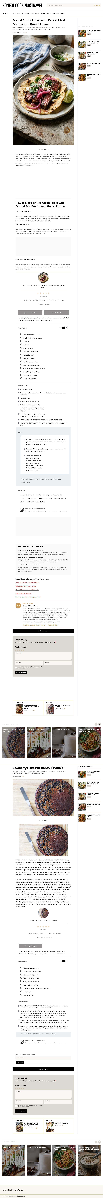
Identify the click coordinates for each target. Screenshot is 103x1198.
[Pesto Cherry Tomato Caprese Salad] (82, 55)
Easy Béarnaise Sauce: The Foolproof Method (28, 597)
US (63, 327)
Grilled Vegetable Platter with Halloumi (93, 31)
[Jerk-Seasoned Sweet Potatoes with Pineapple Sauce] (28, 708)
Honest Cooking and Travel (12, 1190)
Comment (18, 653)
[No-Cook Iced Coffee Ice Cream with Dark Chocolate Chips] (89, 1160)
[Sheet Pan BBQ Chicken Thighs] (82, 77)
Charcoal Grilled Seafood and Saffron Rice (27, 590)
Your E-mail (47, 662)
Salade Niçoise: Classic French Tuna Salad (27, 582)
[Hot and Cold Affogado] (64, 742)
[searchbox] (70, 5)
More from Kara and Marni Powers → (34, 625)
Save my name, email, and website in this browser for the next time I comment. (30, 667)
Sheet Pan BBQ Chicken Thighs (93, 75)
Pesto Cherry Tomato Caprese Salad (93, 53)
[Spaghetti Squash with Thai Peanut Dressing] (89, 742)
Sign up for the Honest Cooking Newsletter (26, 1054)
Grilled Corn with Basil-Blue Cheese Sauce (93, 42)
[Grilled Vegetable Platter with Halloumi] (82, 33)
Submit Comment (21, 672)
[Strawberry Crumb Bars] (82, 66)
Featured (89, 34)
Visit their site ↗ (53, 625)
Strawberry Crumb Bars (93, 63)
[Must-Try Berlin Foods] (39, 742)
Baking (88, 65)
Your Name (18, 662)
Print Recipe (31, 313)
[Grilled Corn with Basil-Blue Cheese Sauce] (82, 44)
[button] (43, 631)
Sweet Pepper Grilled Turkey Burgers (26, 586)
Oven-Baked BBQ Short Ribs (23, 593)
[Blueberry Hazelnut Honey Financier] (58, 708)
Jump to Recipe (43, 149)
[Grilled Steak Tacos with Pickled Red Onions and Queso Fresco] (28, 1126)
